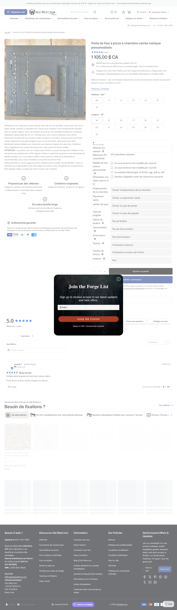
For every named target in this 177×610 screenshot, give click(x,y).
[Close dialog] (118, 279)
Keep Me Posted (88, 319)
